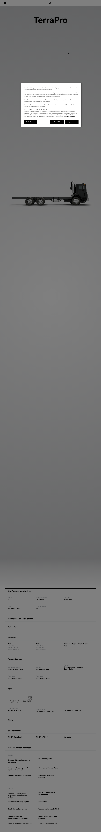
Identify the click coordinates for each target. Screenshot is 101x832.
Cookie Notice (71, 116)
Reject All (57, 122)
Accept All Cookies (72, 122)
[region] (51, 105)
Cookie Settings (30, 122)
